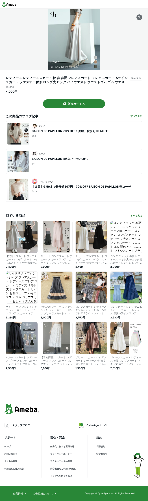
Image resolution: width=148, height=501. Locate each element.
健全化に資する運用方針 (62, 446)
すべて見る (136, 116)
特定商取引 (101, 453)
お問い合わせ (10, 453)
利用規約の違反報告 (14, 468)
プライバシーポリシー (61, 453)
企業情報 (18, 493)
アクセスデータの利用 (61, 461)
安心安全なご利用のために (63, 468)
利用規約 (100, 446)
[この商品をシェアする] (139, 17)
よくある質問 (10, 461)
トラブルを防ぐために (61, 475)
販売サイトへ (76, 104)
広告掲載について (43, 493)
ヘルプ (7, 446)
